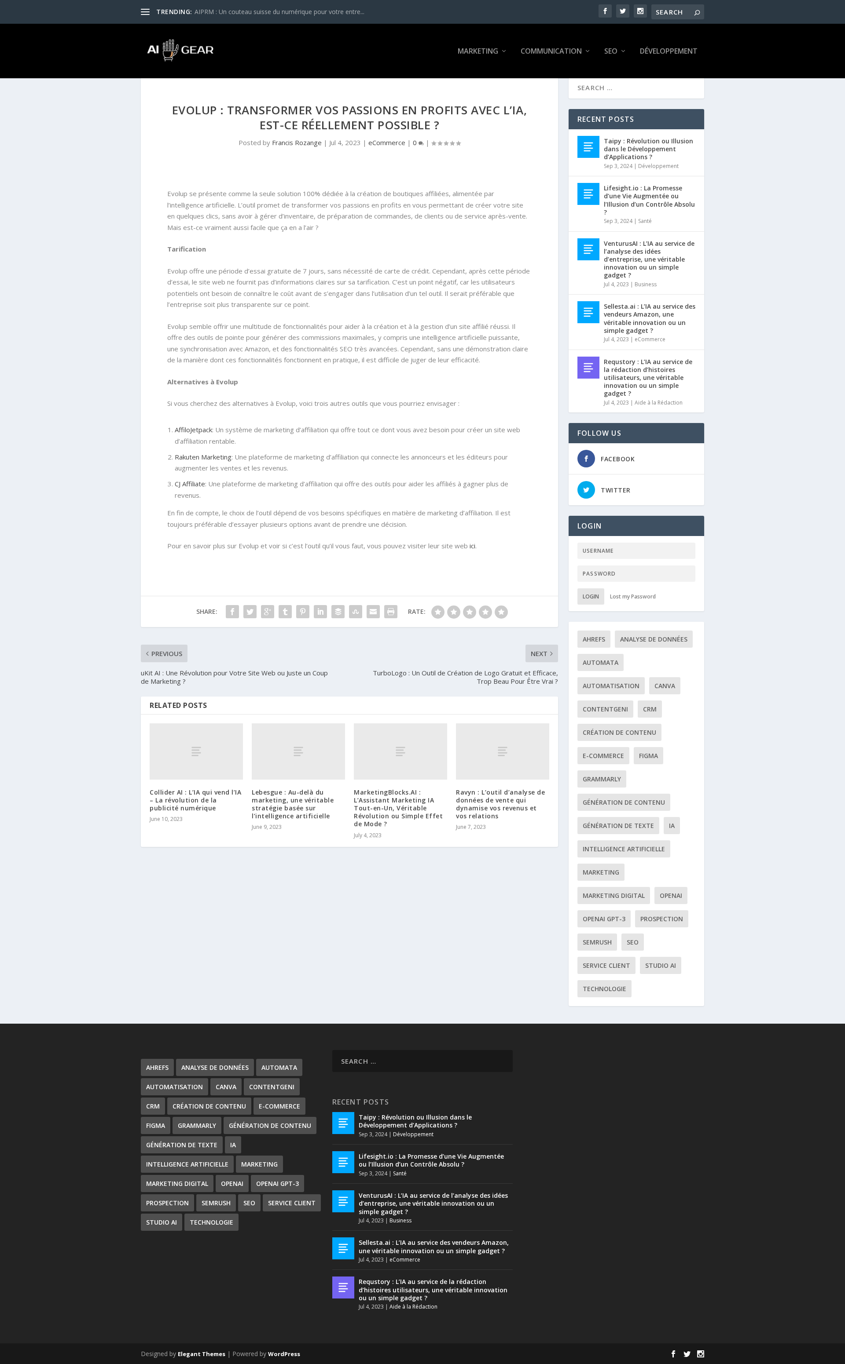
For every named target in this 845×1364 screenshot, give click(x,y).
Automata (600, 662)
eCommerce (386, 142)
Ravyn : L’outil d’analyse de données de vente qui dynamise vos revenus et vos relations (500, 804)
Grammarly (602, 779)
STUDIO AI (660, 965)
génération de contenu (624, 802)
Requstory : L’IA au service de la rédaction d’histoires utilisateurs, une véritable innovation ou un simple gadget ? (648, 377)
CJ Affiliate (190, 483)
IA (672, 825)
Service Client (606, 965)
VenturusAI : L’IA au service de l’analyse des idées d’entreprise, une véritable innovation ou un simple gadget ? (649, 259)
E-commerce (603, 755)
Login (591, 596)
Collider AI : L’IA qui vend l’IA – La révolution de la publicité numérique (195, 800)
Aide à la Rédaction (659, 402)
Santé (645, 221)
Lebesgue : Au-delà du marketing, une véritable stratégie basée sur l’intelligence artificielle (293, 804)
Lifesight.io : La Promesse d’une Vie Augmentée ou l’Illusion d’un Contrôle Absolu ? (649, 200)
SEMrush (597, 942)
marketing (601, 872)
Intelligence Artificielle (624, 849)
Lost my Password (633, 596)
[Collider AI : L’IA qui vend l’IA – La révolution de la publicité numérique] (196, 751)
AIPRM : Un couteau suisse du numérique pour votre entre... (279, 11)
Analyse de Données (653, 639)
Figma (648, 755)
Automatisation (611, 686)
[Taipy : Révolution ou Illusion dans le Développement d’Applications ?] (588, 147)
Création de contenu (619, 732)
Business (646, 284)
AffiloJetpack (193, 429)
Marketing (478, 51)
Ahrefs (594, 639)
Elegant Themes (201, 1354)
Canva (664, 686)
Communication (551, 51)
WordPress (284, 1354)
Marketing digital (614, 895)
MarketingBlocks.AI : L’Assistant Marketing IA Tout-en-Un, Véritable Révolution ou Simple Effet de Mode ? (398, 808)
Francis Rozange (297, 142)
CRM (650, 709)
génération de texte (618, 825)
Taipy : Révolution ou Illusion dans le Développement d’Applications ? (648, 149)
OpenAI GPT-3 (604, 919)
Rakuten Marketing (203, 456)
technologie (604, 989)
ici (472, 545)
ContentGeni (605, 709)
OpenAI (671, 895)
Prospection (661, 919)
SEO (610, 51)
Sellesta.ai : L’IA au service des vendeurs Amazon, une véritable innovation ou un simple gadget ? (649, 318)
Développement (669, 51)
